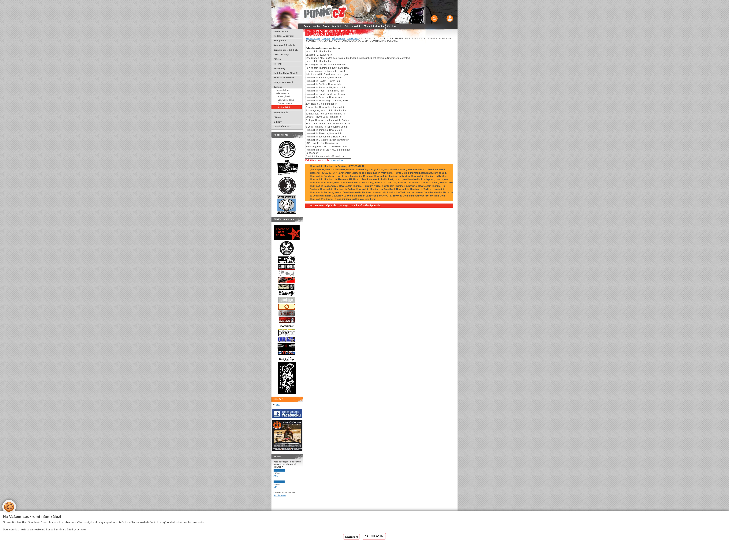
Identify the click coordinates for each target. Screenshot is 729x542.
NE (275, 487)
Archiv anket (280, 495)
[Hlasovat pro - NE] (285, 482)
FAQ (278, 404)
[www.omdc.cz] (287, 450)
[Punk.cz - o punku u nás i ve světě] (324, 12)
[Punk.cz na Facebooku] (287, 417)
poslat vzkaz (336, 160)
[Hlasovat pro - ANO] (285, 471)
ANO (276, 476)
